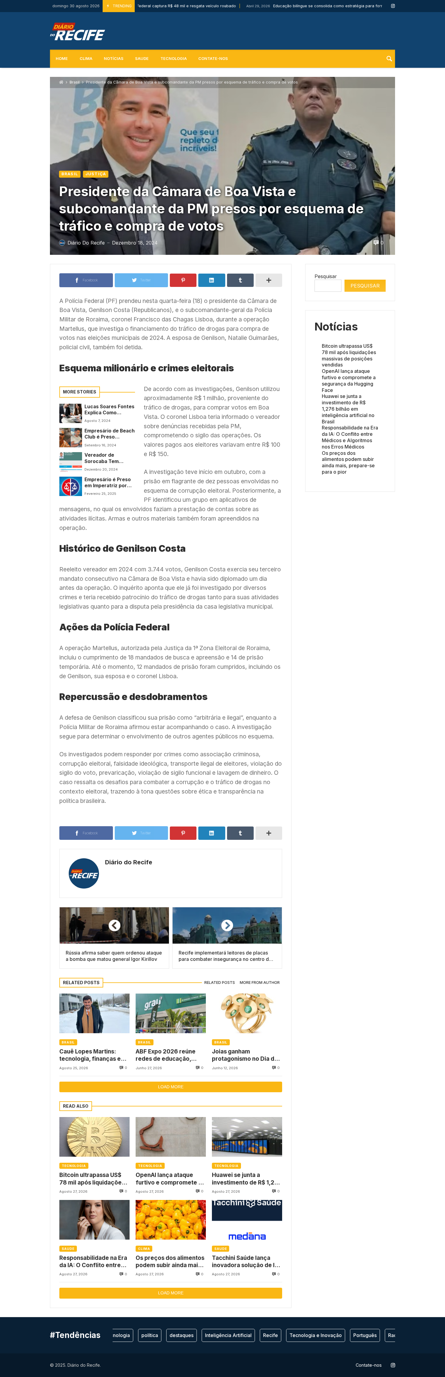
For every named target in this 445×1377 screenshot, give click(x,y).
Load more (170, 1086)
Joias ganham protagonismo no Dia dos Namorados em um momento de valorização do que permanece (246, 1055)
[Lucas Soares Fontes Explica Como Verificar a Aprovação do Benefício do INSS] (70, 413)
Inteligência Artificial (207, 1335)
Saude (142, 58)
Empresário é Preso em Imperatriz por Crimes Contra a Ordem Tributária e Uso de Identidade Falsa (107, 483)
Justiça (95, 174)
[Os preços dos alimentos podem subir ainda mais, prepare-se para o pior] (171, 1220)
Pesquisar (326, 276)
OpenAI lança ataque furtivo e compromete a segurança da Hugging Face (169, 1179)
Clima (86, 58)
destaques (161, 1335)
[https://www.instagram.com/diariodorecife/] (393, 6)
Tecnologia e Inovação (295, 1335)
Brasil (75, 82)
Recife (249, 1335)
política (129, 1335)
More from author (260, 982)
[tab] (219, 982)
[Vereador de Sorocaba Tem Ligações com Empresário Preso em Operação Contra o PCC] (70, 462)
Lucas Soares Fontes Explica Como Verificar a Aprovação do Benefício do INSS (109, 410)
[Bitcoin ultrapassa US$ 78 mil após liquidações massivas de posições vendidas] (94, 1137)
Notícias (114, 58)
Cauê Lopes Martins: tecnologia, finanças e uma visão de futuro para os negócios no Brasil (93, 1055)
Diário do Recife (128, 862)
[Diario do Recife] (77, 31)
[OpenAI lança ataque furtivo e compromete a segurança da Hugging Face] (171, 1137)
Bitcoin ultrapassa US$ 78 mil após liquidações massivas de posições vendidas (92, 1179)
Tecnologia (173, 58)
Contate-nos (213, 58)
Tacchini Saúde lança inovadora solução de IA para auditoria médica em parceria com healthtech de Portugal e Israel (246, 1261)
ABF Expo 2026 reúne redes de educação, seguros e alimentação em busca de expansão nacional (167, 1055)
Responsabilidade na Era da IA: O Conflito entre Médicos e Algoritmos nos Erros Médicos (93, 1261)
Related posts (219, 982)
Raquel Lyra (381, 1335)
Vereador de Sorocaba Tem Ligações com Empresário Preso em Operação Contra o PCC (109, 458)
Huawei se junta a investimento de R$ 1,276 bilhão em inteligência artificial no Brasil (247, 1179)
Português (344, 1335)
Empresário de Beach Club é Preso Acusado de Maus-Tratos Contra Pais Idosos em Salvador (109, 434)
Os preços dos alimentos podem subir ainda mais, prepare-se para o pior (170, 1261)
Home (62, 58)
